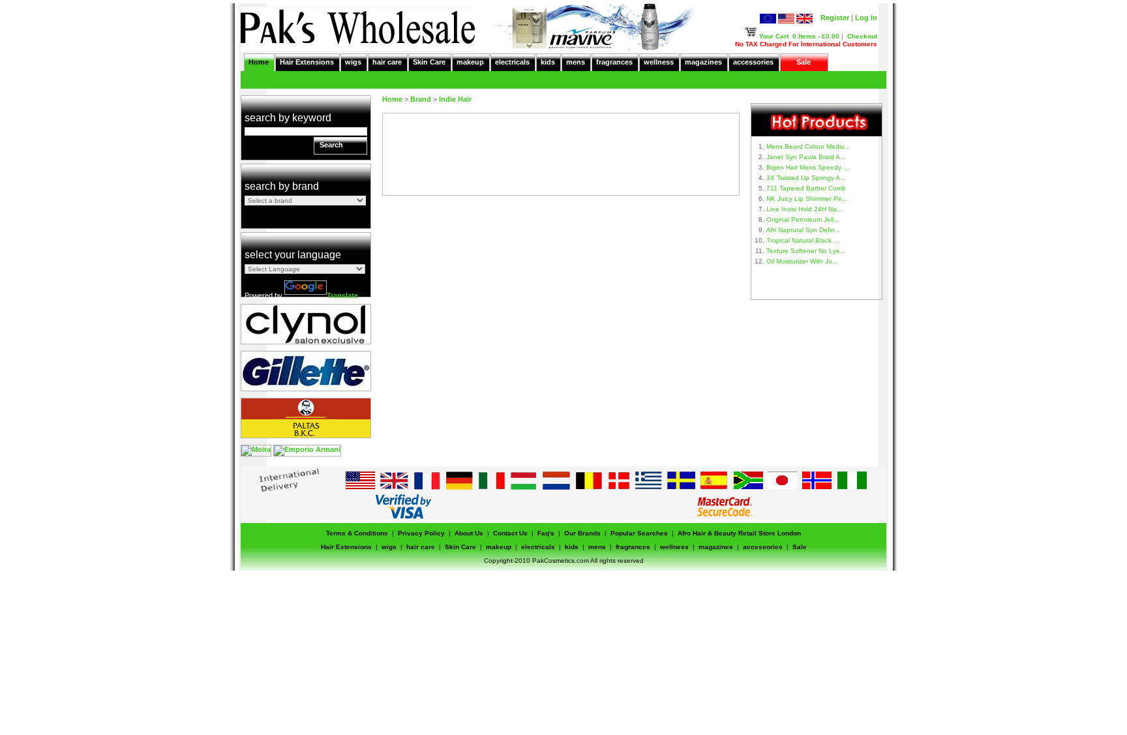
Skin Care (429, 62)
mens (575, 62)
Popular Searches (639, 533)
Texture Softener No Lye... (806, 250)
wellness (659, 62)
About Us (469, 533)
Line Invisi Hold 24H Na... (804, 209)
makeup (470, 62)
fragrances (614, 62)
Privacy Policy (421, 533)
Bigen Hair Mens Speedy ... (807, 167)
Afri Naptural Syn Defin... (803, 229)
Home (258, 62)
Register (834, 18)
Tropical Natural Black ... (802, 240)
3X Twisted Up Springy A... (806, 177)
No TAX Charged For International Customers (806, 44)
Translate (342, 295)
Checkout (862, 36)
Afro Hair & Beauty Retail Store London (739, 533)
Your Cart (774, 36)
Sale (803, 62)
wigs (353, 62)
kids (548, 62)
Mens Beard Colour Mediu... (808, 146)
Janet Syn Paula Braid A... (806, 156)
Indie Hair (455, 99)
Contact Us (510, 533)
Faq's (545, 533)
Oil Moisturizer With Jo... (802, 261)
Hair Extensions (307, 62)
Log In (866, 18)
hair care (387, 62)
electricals (512, 62)
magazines (703, 62)
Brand (420, 99)
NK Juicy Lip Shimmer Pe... (807, 198)
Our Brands (582, 533)
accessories (753, 62)
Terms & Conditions (357, 533)
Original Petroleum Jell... (802, 219)
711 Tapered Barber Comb (806, 188)
